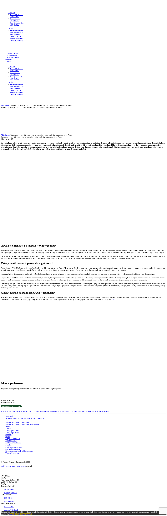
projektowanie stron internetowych (13, 466)
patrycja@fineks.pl (11, 510)
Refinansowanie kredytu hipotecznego (19, 451)
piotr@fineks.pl (9, 501)
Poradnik (8, 445)
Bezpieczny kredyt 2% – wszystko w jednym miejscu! (24, 418)
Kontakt (8, 61)
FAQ (7, 420)
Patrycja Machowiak (12, 439)
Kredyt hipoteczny (12, 57)
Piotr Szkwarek (10, 441)
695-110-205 (8, 498)
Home (7, 426)
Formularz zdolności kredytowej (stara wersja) (22, 424)
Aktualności (5, 105)
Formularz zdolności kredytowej (17, 422)
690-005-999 (9, 489)
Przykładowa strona (12, 449)
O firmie (8, 59)
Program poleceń (11, 53)
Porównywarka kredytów (14, 447)
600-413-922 (9, 507)
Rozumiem (13, 514)
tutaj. (114, 299)
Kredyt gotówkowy (12, 431)
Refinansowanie (11, 55)
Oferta (7, 437)
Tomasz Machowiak (12, 453)
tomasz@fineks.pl (10, 493)
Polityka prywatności (13, 443)
